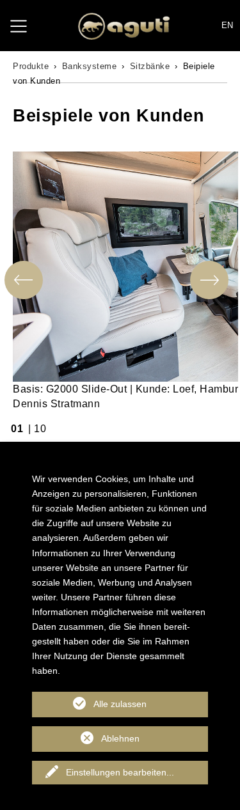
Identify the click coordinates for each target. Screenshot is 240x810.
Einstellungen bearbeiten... (120, 772)
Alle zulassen (120, 704)
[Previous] (23, 280)
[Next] (209, 280)
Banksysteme (89, 66)
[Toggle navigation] (18, 25)
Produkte (31, 66)
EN (227, 25)
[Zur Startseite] (124, 26)
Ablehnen (120, 738)
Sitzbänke (150, 66)
